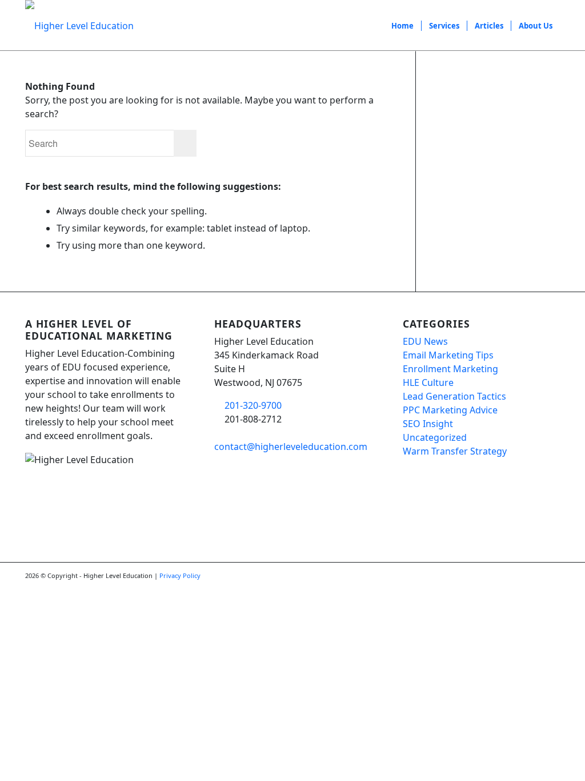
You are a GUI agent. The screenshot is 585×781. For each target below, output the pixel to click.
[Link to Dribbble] (551, 576)
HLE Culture (428, 382)
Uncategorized (435, 437)
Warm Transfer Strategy (455, 451)
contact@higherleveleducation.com (290, 446)
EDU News (425, 341)
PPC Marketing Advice (450, 410)
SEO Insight (428, 423)
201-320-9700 (253, 405)
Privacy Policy (180, 575)
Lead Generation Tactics (454, 396)
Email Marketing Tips (448, 355)
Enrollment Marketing (450, 368)
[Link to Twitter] (534, 576)
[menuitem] (402, 25)
